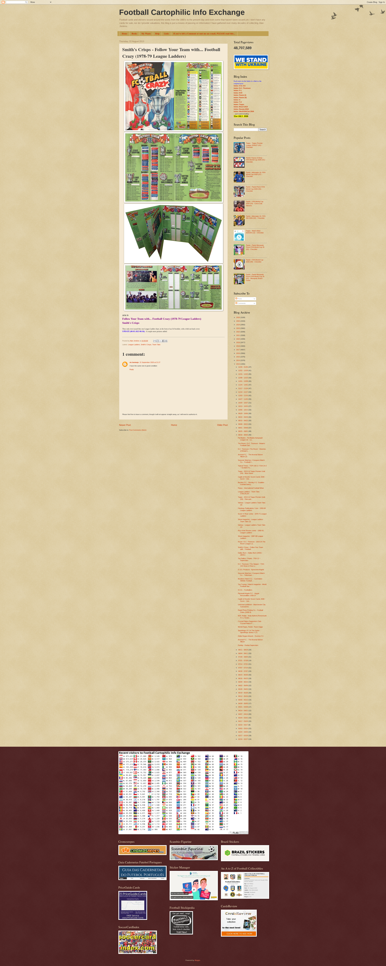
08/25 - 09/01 (243, 431)
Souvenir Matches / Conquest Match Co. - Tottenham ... (251, 574)
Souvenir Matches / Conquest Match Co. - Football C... (251, 461)
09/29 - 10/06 (243, 413)
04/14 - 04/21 (243, 710)
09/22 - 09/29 (243, 417)
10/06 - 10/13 (243, 410)
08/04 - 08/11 (243, 653)
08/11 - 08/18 (243, 650)
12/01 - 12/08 (243, 381)
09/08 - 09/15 (243, 424)
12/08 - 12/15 (243, 378)
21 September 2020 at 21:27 (150, 362)
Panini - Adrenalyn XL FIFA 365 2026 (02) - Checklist (255, 217)
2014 (238, 360)
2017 (238, 350)
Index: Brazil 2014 (241, 107)
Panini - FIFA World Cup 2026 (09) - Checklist (254, 261)
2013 (238, 364)
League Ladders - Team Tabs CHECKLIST (248, 493)
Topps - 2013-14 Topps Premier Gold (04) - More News (251, 472)
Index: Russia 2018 (241, 109)
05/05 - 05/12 (243, 700)
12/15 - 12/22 (243, 374)
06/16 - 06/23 (243, 678)
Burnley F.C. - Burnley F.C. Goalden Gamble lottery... (251, 483)
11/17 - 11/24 (243, 388)
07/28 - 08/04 (243, 657)
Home (124, 33)
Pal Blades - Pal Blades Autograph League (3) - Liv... (250, 439)
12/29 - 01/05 (243, 367)
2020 (238, 339)
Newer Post (125, 425)
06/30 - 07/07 (243, 671)
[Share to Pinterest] (166, 340)
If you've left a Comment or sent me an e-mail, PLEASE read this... (204, 33)
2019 (238, 342)
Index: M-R (238, 93)
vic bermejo (134, 362)
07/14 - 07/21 (243, 664)
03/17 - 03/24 (243, 721)
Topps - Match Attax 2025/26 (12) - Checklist (255, 232)
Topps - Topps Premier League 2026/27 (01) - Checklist (254, 145)
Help (157, 33)
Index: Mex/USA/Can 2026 (244, 111)
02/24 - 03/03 (243, 732)
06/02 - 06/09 (243, 685)
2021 (238, 335)
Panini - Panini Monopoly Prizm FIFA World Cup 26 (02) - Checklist (255, 247)
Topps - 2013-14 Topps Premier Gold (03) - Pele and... (251, 498)
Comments (241, 303)
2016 (238, 353)
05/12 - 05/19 (243, 696)
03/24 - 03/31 (243, 718)
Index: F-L (238, 90)
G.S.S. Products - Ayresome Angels (251, 569)
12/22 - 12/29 (243, 370)
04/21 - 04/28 (243, 707)
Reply (132, 369)
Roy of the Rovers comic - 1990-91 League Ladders (251, 531)
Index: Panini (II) (240, 97)
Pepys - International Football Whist (251, 488)
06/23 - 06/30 (243, 675)
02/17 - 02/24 (243, 735)
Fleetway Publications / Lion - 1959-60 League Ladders (252, 509)
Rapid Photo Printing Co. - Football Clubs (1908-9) (250, 611)
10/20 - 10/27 (243, 403)
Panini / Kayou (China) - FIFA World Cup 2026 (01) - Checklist (256, 160)
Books (134, 33)
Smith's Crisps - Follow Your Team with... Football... (250, 548)
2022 (238, 332)
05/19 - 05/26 (243, 693)
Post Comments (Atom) (137, 430)
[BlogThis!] (157, 340)
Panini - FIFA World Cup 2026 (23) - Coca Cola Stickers (254, 203)
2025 (238, 321)
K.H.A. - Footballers (245, 590)
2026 (238, 317)
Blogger (197, 960)
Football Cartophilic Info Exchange (182, 12)
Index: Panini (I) (240, 95)
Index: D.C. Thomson (242, 88)
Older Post (222, 425)
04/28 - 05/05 (243, 703)
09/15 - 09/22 (243, 420)
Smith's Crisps (146, 344)
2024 (238, 325)
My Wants (146, 33)
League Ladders (134, 344)
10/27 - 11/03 (243, 399)
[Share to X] (160, 340)
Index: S (237, 100)
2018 (238, 346)
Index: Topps (239, 104)
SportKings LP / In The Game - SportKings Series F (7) (249, 631)
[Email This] (154, 340)
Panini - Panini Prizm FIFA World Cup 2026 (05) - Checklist (255, 189)
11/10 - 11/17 (243, 392)
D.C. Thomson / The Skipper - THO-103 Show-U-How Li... (251, 565)
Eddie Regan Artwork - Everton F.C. (251, 636)
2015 (238, 357)
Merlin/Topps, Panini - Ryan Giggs (250, 627)
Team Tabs (156, 344)
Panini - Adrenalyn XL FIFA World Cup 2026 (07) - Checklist (255, 174)
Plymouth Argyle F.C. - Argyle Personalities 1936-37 (248, 594)
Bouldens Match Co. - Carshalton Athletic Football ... (250, 580)
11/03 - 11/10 (243, 395)
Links (166, 33)
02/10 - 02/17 (243, 739)
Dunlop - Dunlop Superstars (248, 645)
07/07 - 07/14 (243, 668)
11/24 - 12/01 (243, 385)
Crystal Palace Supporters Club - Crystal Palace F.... (250, 622)
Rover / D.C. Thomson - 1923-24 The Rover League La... (251, 543)
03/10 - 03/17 (243, 725)
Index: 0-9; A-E (239, 86)
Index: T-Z (238, 102)
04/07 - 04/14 (243, 714)
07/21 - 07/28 (243, 660)
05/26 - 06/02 (243, 689)
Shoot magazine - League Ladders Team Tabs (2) (250, 520)
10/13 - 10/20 (243, 406)
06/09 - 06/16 (243, 682)
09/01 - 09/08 (243, 428)
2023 (238, 328)
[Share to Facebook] (163, 340)
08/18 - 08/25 (243, 435)
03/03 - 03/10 (243, 728)
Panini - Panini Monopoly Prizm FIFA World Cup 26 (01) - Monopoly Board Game (255, 277)
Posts (239, 299)
